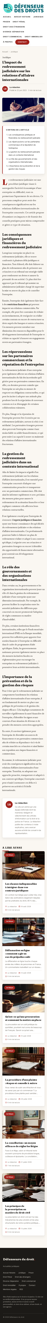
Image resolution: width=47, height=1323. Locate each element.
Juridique (38, 17)
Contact (22, 42)
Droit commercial (12, 37)
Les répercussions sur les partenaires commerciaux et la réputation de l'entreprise (24, 145)
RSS (21, 1289)
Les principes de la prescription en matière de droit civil (17, 1209)
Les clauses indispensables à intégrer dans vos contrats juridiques (21, 887)
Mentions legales (10, 1289)
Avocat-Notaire (22, 17)
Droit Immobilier (33, 37)
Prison (6, 22)
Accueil (7, 17)
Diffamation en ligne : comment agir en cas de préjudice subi (17, 953)
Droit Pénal (19, 22)
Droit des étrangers (14, 27)
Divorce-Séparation (13, 32)
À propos (8, 42)
